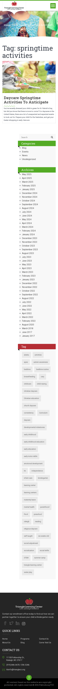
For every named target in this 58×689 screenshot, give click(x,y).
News (25, 155)
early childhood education (34, 442)
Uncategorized (29, 159)
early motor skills (30, 456)
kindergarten (43, 478)
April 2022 (27, 313)
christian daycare (30, 391)
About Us (6, 643)
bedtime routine (42, 369)
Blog (24, 148)
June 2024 (27, 215)
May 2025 (26, 174)
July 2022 (26, 302)
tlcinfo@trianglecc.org (15, 669)
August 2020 (28, 324)
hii (25, 471)
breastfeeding (29, 377)
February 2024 (29, 230)
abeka (26, 355)
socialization (29, 550)
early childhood (30, 435)
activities (38, 355)
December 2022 (29, 283)
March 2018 (27, 328)
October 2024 (28, 200)
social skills (44, 550)
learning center (29, 485)
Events (25, 151)
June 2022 (27, 306)
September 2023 (30, 249)
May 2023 (26, 264)
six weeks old (43, 536)
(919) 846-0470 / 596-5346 (17, 665)
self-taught (28, 536)
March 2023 (27, 272)
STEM (26, 558)
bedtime (27, 369)
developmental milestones (34, 427)
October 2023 (28, 245)
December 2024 (29, 193)
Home (7, 25)
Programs (25, 639)
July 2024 (26, 212)
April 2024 (27, 223)
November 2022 (29, 287)
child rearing (42, 384)
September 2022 (30, 294)
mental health (29, 507)
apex (26, 362)
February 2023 (29, 276)
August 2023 (28, 253)
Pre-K (26, 514)
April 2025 (27, 178)
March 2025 (27, 182)
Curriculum (43, 413)
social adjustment (31, 543)
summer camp (39, 558)
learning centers (30, 492)
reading (38, 521)
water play (28, 572)
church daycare (30, 406)
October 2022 (28, 291)
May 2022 (26, 309)
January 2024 (28, 234)
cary (42, 377)
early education (30, 449)
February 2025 (29, 185)
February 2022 (29, 321)
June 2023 (27, 260)
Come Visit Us (45, 643)
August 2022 (28, 298)
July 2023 (26, 257)
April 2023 (27, 268)
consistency (28, 413)
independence (37, 471)
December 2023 (29, 238)
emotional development (33, 464)
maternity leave (30, 500)
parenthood (44, 507)
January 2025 (28, 189)
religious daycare (30, 529)
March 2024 (27, 227)
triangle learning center (33, 565)
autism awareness (41, 362)
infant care (28, 478)
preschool (38, 514)
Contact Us (44, 639)
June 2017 (27, 332)
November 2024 (29, 197)
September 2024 (30, 204)
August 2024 (28, 208)
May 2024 (26, 219)
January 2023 (28, 279)
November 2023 (29, 242)
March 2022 (27, 317)
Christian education (31, 398)
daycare (27, 420)
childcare (27, 384)
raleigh (26, 521)
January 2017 (28, 336)
